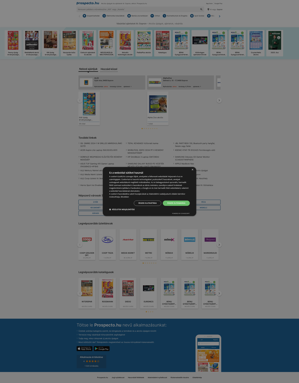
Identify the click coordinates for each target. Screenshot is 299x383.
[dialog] (149, 191)
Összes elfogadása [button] (176, 203)
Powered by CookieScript (181, 213)
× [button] (192, 170)
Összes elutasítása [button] (147, 203)
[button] (122, 209)
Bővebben (125, 197)
